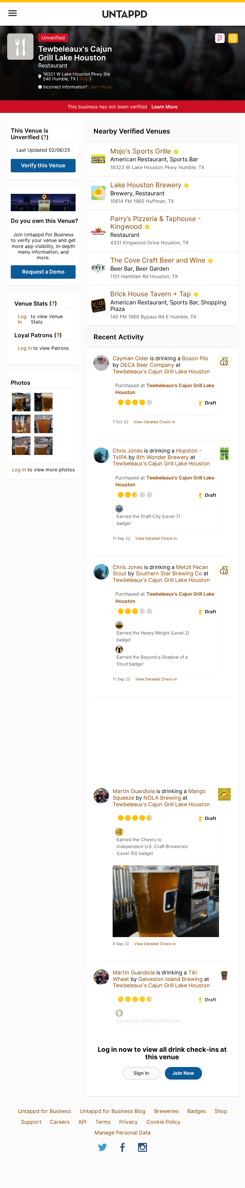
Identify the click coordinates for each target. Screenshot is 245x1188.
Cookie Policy (163, 1122)
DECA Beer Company (147, 365)
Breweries (166, 1111)
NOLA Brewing (162, 798)
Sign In (141, 1073)
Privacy (128, 1122)
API (82, 1122)
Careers (60, 1122)
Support (31, 1122)
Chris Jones (128, 450)
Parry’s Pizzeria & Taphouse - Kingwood (155, 222)
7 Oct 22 (120, 422)
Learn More (99, 86)
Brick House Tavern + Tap (151, 294)
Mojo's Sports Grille (141, 151)
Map (84, 78)
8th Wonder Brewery (162, 457)
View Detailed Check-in (154, 422)
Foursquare (220, 38)
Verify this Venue (43, 165)
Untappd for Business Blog (113, 1111)
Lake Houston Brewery (146, 185)
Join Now (183, 1073)
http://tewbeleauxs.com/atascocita (233, 38)
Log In (22, 319)
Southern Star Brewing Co (169, 573)
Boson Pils (195, 358)
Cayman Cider (130, 358)
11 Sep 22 (121, 538)
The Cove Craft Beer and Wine (158, 260)
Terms (103, 1122)
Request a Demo (43, 272)
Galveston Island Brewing (170, 979)
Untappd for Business (44, 1111)
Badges (196, 1111)
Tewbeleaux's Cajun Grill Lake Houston (161, 371)
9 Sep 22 (121, 944)
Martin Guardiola (134, 791)
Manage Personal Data (122, 1132)
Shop (221, 1111)
